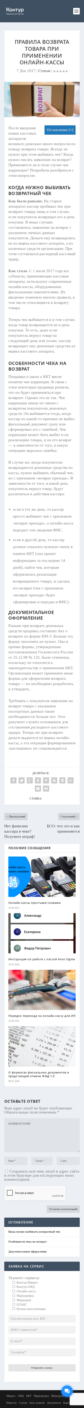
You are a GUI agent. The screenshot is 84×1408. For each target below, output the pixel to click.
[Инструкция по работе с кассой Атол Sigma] (42, 933)
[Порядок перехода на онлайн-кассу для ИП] (42, 990)
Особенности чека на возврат (27, 1241)
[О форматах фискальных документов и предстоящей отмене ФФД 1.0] (42, 1046)
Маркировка (41, 1395)
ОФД (21, 1395)
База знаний (37, 1402)
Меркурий (57, 1395)
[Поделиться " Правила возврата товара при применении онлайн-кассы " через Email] (38, 788)
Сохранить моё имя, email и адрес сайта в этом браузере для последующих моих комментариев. (41, 1175)
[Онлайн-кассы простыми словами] (42, 877)
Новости (11, 1402)
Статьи (44, 70)
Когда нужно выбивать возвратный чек (34, 1231)
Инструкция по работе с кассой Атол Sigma (41, 959)
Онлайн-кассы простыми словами (34, 903)
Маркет (11, 1395)
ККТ (29, 1395)
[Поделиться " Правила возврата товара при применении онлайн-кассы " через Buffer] (62, 780)
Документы (54, 1402)
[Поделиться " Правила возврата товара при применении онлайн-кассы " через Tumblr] (38, 780)
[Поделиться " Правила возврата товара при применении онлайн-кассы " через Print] (46, 788)
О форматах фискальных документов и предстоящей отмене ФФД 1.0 (38, 1074)
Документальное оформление (27, 1251)
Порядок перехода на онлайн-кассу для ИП (42, 1016)
